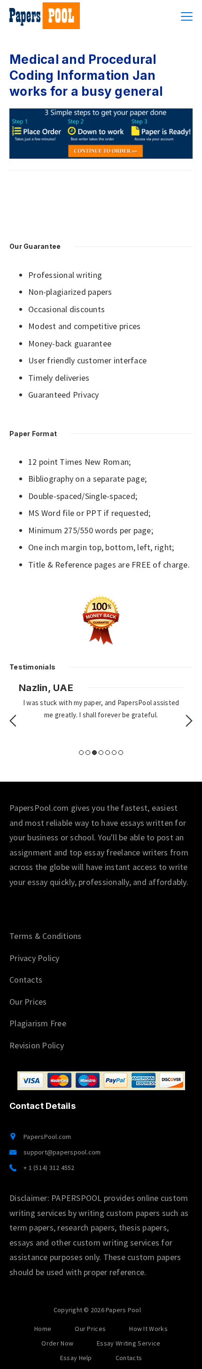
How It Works (148, 1328)
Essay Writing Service (128, 1343)
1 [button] (81, 752)
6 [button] (114, 752)
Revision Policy (36, 1045)
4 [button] (101, 752)
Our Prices (28, 1001)
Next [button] (189, 721)
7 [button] (120, 752)
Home (42, 1328)
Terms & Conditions (45, 936)
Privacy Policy (34, 958)
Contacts (25, 979)
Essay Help (76, 1358)
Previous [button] (12, 721)
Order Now (57, 1343)
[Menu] (187, 16)
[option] (101, 701)
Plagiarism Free (37, 1023)
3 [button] (94, 752)
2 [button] (87, 752)
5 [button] (107, 752)
